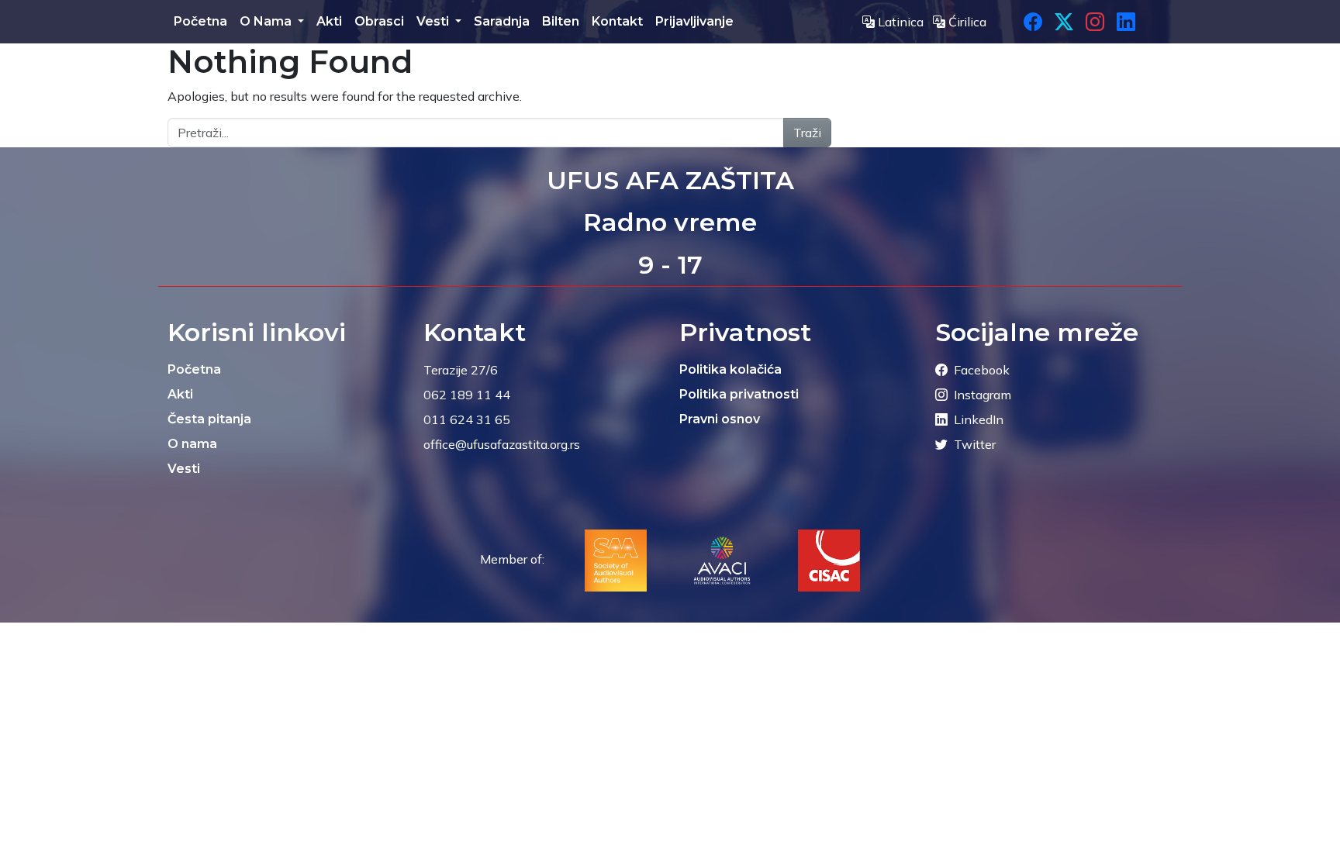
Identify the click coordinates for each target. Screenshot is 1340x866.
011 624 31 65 (466, 419)
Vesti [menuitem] (434, 21)
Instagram (982, 394)
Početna (194, 369)
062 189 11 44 (466, 394)
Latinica (901, 21)
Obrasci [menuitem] (379, 21)
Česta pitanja (209, 419)
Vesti (184, 468)
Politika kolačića (730, 369)
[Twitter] (1064, 22)
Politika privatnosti (739, 394)
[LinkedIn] (1126, 22)
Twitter (975, 444)
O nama (192, 443)
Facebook (982, 370)
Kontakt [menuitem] (617, 21)
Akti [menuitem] (329, 21)
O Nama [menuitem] (267, 21)
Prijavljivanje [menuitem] (694, 21)
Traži (807, 132)
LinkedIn (978, 419)
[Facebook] (1033, 22)
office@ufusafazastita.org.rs (501, 444)
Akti (180, 394)
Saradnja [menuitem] (502, 21)
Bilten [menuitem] (560, 21)
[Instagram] (1095, 22)
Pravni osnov (719, 419)
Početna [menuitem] (200, 21)
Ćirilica (965, 21)
